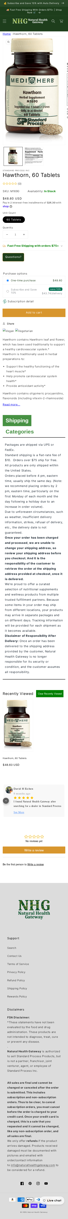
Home (7, 34)
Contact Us (14, 955)
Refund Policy (16, 980)
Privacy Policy (16, 972)
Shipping (17, 420)
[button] (5, 21)
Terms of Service (18, 963)
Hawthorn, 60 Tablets (28, 34)
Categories (20, 432)
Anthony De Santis (22, 788)
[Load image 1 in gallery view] (13, 156)
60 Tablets (14, 219)
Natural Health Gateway (38, 1212)
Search (11, 947)
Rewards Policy (17, 996)
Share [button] (10, 323)
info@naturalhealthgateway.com (33, 1165)
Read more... (11, 404)
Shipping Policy (17, 988)
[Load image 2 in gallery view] (34, 156)
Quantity (8, 227)
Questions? (13, 257)
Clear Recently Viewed (50, 693)
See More (16, 812)
